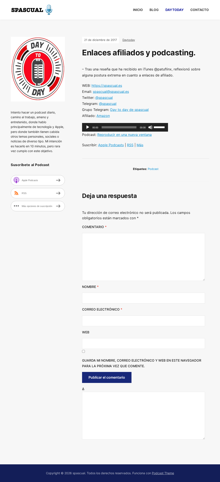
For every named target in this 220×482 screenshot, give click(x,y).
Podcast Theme (163, 473)
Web (85, 332)
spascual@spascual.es (111, 91)
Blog (154, 10)
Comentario (94, 227)
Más (140, 145)
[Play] (88, 127)
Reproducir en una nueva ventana (124, 134)
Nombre (90, 287)
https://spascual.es (107, 85)
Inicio (138, 10)
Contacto (199, 10)
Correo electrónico (102, 309)
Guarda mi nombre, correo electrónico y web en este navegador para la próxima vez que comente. (141, 363)
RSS (130, 145)
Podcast (153, 169)
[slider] (160, 127)
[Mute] (150, 127)
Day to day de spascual (129, 109)
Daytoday (174, 10)
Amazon (103, 116)
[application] (125, 127)
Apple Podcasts (111, 145)
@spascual (104, 97)
